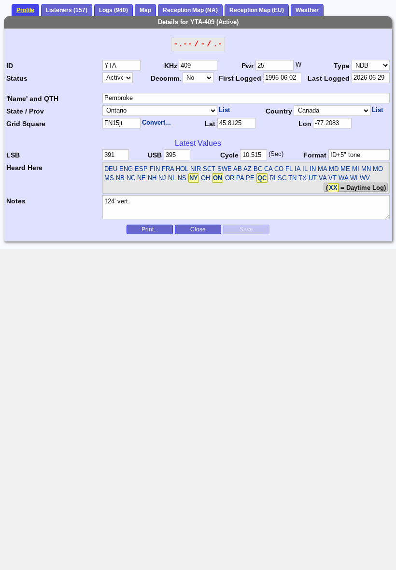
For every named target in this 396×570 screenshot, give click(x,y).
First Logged (240, 78)
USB (155, 155)
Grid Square (25, 124)
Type (342, 66)
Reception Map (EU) (256, 10)
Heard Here (24, 167)
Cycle (229, 155)
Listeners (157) (66, 10)
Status (17, 78)
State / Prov (25, 111)
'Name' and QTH (32, 98)
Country (279, 111)
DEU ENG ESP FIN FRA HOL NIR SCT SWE (168, 168)
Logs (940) (113, 10)
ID (9, 66)
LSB (13, 155)
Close (198, 229)
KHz (170, 66)
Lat (210, 124)
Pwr (247, 66)
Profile (25, 10)
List (224, 110)
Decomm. (166, 78)
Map (145, 10)
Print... (149, 229)
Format (314, 155)
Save (246, 229)
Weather (307, 10)
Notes (16, 201)
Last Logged (329, 78)
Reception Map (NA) (190, 10)
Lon (304, 124)
